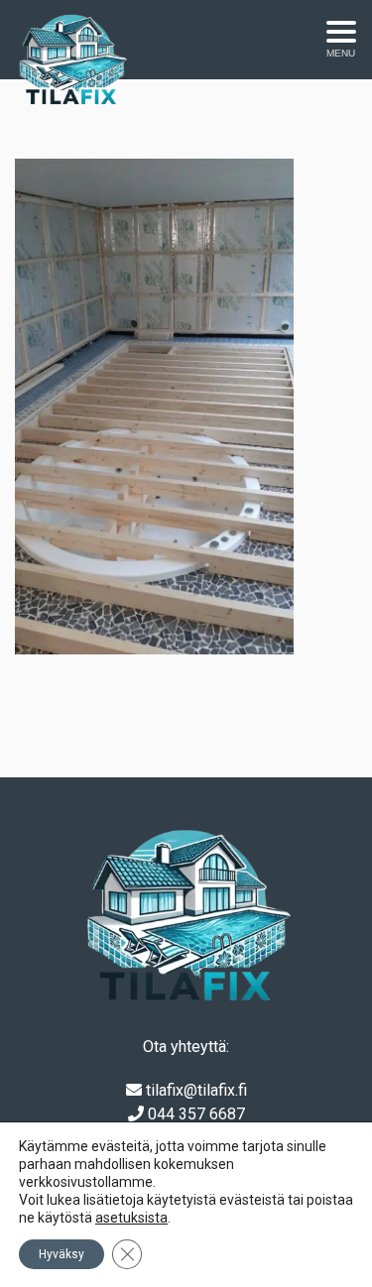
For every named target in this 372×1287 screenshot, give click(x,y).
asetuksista (131, 1218)
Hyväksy (61, 1254)
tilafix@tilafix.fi (196, 1090)
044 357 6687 (196, 1114)
